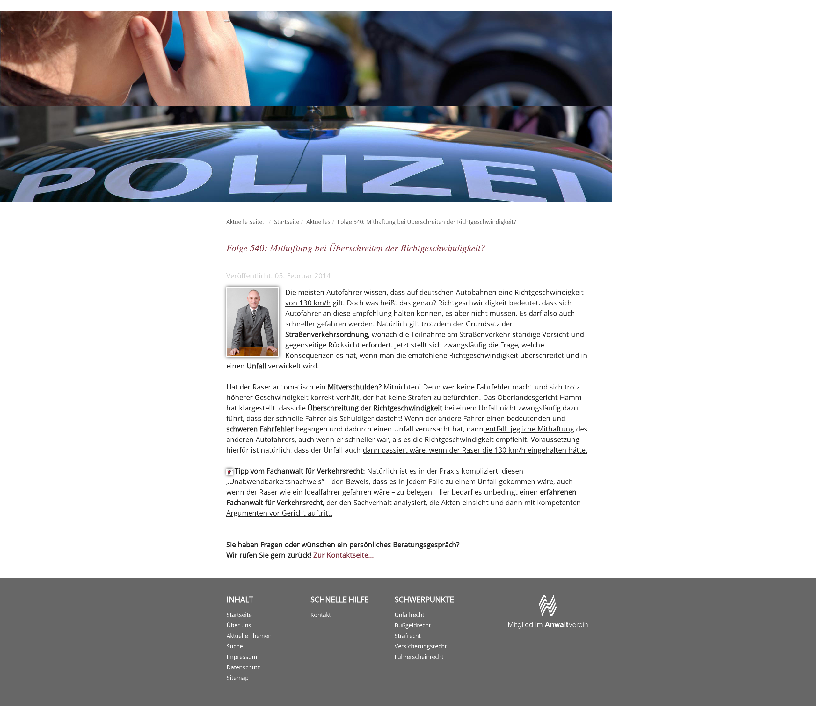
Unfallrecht (409, 614)
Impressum (242, 656)
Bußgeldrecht (413, 625)
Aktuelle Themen (249, 635)
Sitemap (238, 677)
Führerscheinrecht (419, 656)
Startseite (239, 614)
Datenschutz (243, 667)
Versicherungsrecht (421, 646)
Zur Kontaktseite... (343, 555)
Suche (235, 646)
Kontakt (320, 614)
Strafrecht (408, 635)
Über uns (239, 625)
